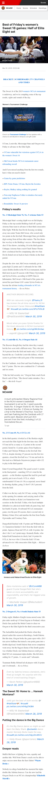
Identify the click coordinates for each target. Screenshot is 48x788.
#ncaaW (14, 309)
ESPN (13, 2)
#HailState (40, 306)
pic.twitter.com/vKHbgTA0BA (20, 706)
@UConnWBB (35, 586)
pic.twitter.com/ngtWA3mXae (30, 329)
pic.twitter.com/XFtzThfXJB (31, 309)
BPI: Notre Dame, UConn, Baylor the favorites (22, 184)
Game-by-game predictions (14, 178)
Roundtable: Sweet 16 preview (16, 203)
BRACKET (8, 79)
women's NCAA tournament (34, 91)
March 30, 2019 (33, 316)
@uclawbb (32, 729)
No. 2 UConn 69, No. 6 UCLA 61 (16, 432)
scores (43, 3)
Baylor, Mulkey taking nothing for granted (20, 189)
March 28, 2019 (33, 714)
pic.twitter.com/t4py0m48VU (28, 735)
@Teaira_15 (37, 300)
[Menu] (3, 2)
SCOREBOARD (22, 79)
